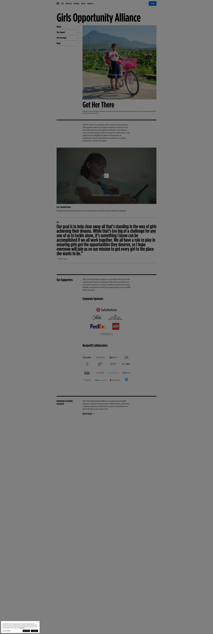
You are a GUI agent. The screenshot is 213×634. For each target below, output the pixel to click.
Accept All (34, 630)
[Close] (38, 622)
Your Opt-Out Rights (6, 630)
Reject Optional (26, 630)
